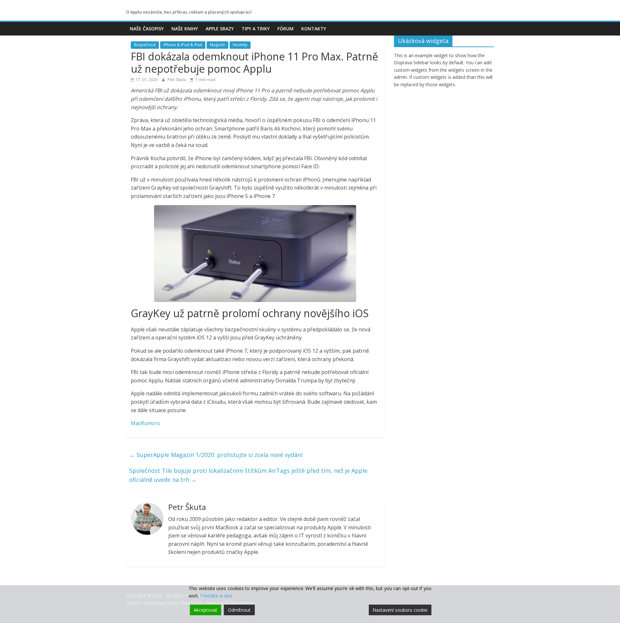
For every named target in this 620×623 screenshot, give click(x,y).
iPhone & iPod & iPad (182, 44)
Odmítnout (239, 610)
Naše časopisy (147, 29)
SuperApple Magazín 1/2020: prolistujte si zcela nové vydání (216, 455)
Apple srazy (220, 29)
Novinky (240, 44)
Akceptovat (205, 610)
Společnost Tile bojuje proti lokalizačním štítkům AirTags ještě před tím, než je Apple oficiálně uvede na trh (248, 475)
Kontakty (313, 29)
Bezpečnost (145, 44)
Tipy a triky (256, 29)
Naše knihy (184, 29)
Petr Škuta (177, 79)
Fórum (285, 29)
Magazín (217, 44)
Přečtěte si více (216, 596)
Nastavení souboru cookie (400, 610)
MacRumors (145, 423)
